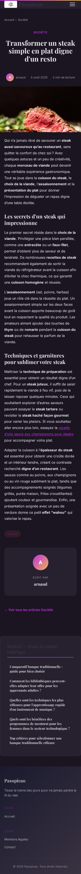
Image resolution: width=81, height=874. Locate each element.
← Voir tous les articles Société (28, 610)
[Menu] (72, 4)
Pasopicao (30, 4)
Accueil (9, 19)
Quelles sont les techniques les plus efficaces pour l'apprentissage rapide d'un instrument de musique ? (37, 705)
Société (23, 19)
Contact (10, 847)
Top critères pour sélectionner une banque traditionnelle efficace (36, 740)
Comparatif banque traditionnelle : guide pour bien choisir (36, 668)
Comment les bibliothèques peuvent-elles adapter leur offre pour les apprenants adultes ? (38, 685)
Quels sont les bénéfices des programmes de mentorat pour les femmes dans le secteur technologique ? (40, 724)
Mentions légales (16, 839)
